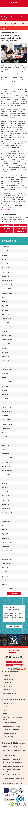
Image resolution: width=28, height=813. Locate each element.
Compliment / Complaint (11, 729)
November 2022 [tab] (7, 415)
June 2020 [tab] (5, 529)
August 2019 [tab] (6, 563)
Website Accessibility (10, 733)
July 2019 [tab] (5, 567)
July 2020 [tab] (5, 525)
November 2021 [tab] (7, 462)
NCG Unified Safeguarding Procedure (11, 770)
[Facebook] (7, 657)
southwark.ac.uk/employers (8, 209)
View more (14, 593)
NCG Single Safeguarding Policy (13, 766)
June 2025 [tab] (5, 301)
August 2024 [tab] (6, 344)
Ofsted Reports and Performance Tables (13, 718)
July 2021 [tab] (5, 479)
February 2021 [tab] (6, 500)
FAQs (7, 231)
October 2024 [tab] (6, 335)
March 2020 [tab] (5, 538)
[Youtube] (17, 657)
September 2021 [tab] (7, 470)
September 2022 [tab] (7, 424)
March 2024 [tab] (5, 356)
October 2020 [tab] (6, 517)
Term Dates (6, 707)
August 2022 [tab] (6, 428)
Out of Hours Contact (9, 693)
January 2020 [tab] (6, 546)
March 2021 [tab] (5, 496)
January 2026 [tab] (6, 276)
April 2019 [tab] (5, 580)
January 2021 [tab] (6, 504)
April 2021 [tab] (5, 491)
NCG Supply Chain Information (12, 762)
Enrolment (7, 228)
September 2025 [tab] (7, 293)
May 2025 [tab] (5, 306)
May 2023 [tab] (5, 394)
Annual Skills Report (9, 722)
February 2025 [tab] (6, 318)
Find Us (20, 225)
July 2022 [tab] (5, 432)
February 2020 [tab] (6, 542)
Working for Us (7, 686)
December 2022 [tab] (7, 411)
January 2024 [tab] (6, 365)
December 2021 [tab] (7, 458)
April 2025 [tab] (5, 310)
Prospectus (6, 689)
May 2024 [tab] (5, 352)
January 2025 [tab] (6, 322)
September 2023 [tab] (7, 382)
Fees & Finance (21, 228)
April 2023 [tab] (5, 398)
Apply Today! (14, 2)
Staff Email (6, 675)
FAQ (9, 665)
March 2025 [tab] (5, 314)
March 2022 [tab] (5, 445)
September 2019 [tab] (7, 559)
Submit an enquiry (14, 626)
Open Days (6, 225)
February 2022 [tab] (6, 449)
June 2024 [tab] (5, 348)
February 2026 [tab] (6, 272)
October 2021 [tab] (6, 466)
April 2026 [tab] (5, 263)
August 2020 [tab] (6, 521)
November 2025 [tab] (7, 284)
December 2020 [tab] (7, 508)
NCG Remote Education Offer (12, 783)
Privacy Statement (9, 755)
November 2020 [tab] (7, 512)
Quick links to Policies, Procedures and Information (14, 751)
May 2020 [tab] (5, 534)
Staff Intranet (7, 682)
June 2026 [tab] (5, 255)
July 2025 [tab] (5, 297)
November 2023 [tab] (7, 373)
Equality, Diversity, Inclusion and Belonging (13, 779)
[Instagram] (21, 657)
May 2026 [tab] (5, 259)
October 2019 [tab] (6, 555)
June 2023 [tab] (5, 390)
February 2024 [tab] (6, 360)
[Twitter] (14, 657)
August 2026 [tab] (6, 246)
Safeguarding (18, 665)
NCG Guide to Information (11, 726)
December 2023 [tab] (7, 369)
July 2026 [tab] (5, 251)
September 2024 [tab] (7, 339)
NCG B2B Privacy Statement (12, 759)
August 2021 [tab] (6, 474)
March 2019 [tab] (5, 584)
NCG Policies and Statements (12, 747)
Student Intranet (8, 679)
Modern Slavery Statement (11, 775)
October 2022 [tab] (6, 420)
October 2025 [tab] (6, 289)
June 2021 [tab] (5, 483)
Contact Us (20, 231)
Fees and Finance (8, 703)
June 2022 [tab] (5, 436)
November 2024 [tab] (7, 331)
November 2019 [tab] (7, 550)
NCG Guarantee (8, 714)
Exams (5, 710)
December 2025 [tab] (7, 280)
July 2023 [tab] (5, 386)
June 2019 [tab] (5, 572)
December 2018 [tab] (7, 588)
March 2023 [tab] (5, 403)
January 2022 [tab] (6, 453)
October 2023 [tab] (6, 377)
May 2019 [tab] (5, 576)
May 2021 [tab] (5, 487)
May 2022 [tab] (5, 441)
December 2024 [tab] (7, 327)
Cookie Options (8, 736)
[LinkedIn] (10, 657)
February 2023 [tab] (6, 407)
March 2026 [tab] (5, 268)
